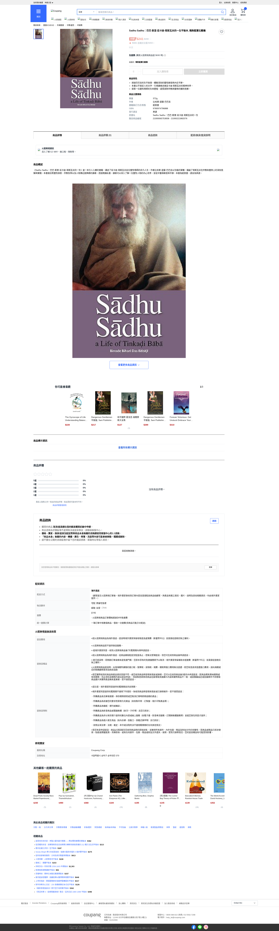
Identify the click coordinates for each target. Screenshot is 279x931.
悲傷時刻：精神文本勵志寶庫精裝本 (50, 874)
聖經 (174, 827)
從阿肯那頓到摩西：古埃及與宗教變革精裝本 (53, 856)
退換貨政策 (75, 903)
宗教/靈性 (70, 25)
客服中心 (235, 2)
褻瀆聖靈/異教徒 (157, 827)
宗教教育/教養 (61, 827)
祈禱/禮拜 (87, 827)
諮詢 (214, 521)
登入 (220, 2)
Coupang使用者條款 (59, 903)
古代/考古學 (48, 827)
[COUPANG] (92, 916)
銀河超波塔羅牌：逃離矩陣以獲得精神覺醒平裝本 (55, 877)
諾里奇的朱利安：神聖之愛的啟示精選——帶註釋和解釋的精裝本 (61, 841)
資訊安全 (133, 903)
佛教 (189, 827)
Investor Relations (39, 903)
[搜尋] (222, 11)
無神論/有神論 (110, 827)
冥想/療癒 (98, 827)
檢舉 (210, 567)
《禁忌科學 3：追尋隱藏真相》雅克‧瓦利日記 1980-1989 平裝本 (61, 892)
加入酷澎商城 (169, 903)
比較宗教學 (133, 827)
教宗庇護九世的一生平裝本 (46, 848)
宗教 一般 (37, 827)
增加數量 (139, 73)
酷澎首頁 (36, 25)
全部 (80, 12)
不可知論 (122, 827)
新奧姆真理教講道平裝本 (45, 870)
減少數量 (139, 70)
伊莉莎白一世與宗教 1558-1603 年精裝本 (52, 866)
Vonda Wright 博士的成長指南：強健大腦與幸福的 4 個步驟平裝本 (61, 852)
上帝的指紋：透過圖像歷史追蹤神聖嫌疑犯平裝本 (55, 881)
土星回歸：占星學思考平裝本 (47, 859)
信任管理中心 (89, 903)
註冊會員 (227, 2)
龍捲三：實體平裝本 (43, 863)
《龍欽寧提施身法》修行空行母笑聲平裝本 (52, 888)
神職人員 (144, 827)
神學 (168, 827)
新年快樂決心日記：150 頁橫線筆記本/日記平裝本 (55, 885)
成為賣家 (243, 2)
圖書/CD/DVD (48, 25)
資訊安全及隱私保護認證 (150, 903)
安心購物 (122, 903)
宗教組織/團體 (75, 827)
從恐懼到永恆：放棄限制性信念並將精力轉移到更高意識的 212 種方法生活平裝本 (67, 845)
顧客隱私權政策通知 (106, 903)
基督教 (182, 827)
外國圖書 (60, 25)
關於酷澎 (24, 903)
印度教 (79, 25)
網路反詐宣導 (184, 903)
